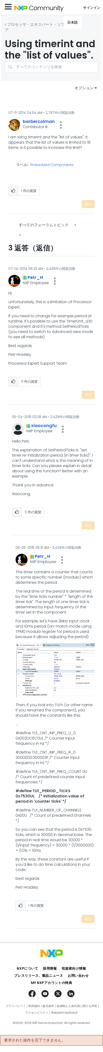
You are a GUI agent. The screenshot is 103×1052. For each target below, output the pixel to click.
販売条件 (48, 1006)
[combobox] (51, 66)
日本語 (72, 22)
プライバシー (14, 1006)
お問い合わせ (78, 975)
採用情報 (50, 968)
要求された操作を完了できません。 (34, 1040)
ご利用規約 (33, 1006)
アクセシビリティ (36, 1012)
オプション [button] (84, 88)
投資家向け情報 (74, 968)
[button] (61, 125)
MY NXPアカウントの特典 (51, 982)
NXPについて (27, 968)
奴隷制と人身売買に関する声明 (77, 1006)
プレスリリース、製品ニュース (38, 975)
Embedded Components (52, 165)
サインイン (92, 7)
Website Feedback (64, 1012)
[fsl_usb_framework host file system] (19, 235)
